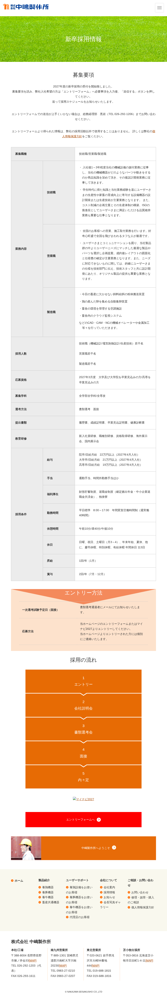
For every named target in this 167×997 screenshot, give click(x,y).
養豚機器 (48, 892)
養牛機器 (48, 897)
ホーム (19, 880)
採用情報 (109, 892)
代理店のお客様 (80, 917)
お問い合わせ (139, 892)
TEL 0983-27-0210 (63, 970)
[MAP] (32, 960)
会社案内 (109, 887)
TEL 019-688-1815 (99, 970)
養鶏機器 (48, 887)
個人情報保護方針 (142, 907)
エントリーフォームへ (80, 819)
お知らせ (109, 897)
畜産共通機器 (50, 902)
